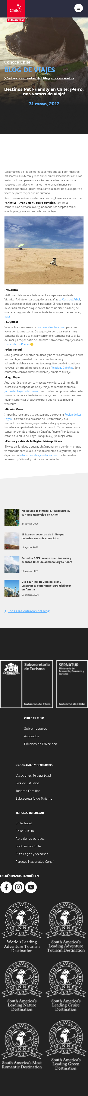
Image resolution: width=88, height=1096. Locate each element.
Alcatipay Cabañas (62, 367)
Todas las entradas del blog (29, 611)
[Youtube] (31, 886)
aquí (7, 316)
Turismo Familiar (28, 790)
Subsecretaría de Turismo (34, 798)
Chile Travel (24, 823)
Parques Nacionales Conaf (35, 861)
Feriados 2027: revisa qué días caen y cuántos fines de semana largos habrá (47, 560)
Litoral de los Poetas (16, 344)
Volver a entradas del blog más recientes (40, 78)
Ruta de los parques (30, 838)
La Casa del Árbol (69, 299)
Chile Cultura (25, 830)
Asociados (31, 736)
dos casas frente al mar (51, 327)
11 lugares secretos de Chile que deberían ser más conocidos (43, 536)
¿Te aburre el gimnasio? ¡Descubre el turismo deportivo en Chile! (46, 512)
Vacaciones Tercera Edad (33, 775)
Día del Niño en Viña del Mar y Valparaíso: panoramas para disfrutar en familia (46, 585)
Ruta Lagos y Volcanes (32, 853)
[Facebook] (6, 886)
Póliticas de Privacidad (40, 743)
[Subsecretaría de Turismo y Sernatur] (44, 683)
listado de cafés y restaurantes (38, 455)
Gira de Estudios (28, 783)
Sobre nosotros (35, 728)
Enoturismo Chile (28, 846)
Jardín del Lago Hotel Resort (22, 391)
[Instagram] (18, 886)
